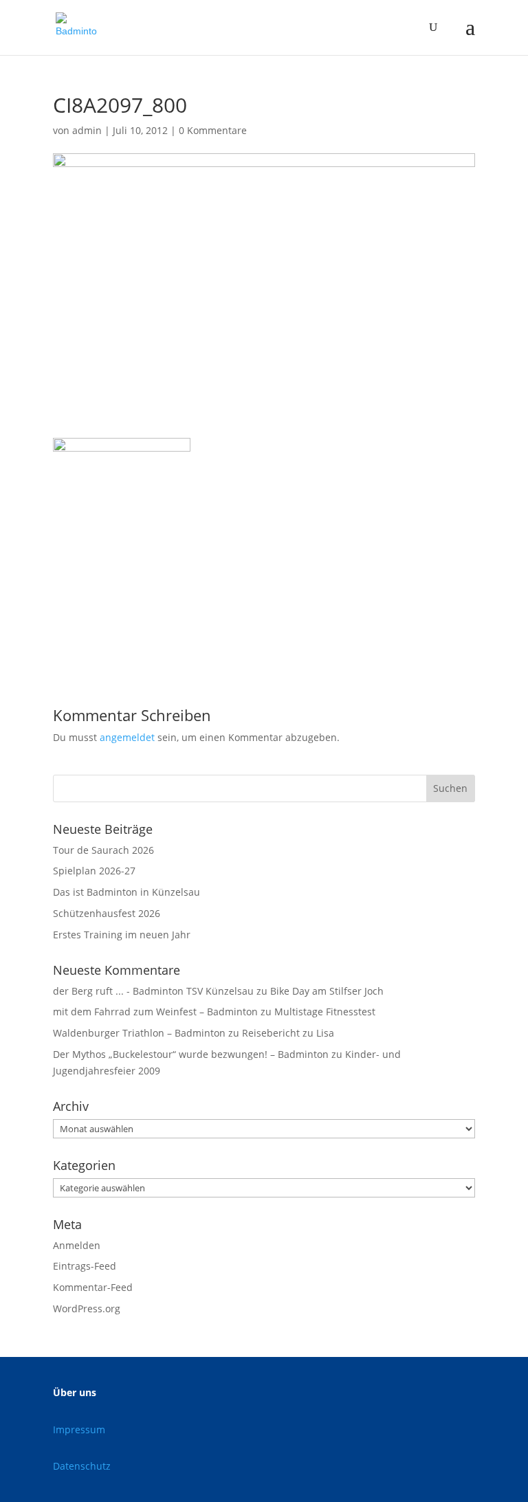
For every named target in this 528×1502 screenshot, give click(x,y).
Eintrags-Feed (84, 1265)
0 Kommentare (213, 130)
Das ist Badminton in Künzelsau (126, 891)
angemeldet (127, 737)
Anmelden (76, 1245)
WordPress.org (86, 1308)
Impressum (79, 1429)
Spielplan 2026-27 (94, 870)
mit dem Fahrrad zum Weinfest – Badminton (155, 1011)
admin (87, 130)
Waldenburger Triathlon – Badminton (139, 1032)
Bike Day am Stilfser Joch (327, 990)
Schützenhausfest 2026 (106, 913)
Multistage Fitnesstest (324, 1011)
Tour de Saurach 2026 (103, 850)
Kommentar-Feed (93, 1287)
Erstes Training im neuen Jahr (121, 934)
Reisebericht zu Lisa (288, 1032)
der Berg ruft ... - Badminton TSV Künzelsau (153, 990)
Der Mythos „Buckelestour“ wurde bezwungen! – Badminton (191, 1054)
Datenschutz (82, 1465)
